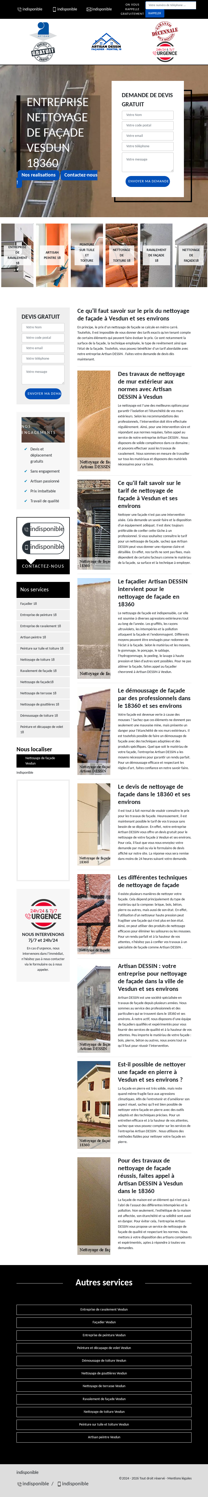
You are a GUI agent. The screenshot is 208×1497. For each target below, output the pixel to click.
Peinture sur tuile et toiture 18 (41, 649)
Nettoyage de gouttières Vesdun (104, 1373)
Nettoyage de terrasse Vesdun (104, 1386)
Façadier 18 (28, 604)
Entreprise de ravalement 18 (40, 626)
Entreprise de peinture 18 (38, 615)
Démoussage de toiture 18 (39, 716)
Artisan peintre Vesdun (104, 1437)
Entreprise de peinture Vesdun (104, 1335)
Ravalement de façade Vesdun (104, 1399)
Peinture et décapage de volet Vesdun (104, 1348)
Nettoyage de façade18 (37, 682)
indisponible (32, 9)
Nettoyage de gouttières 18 (39, 705)
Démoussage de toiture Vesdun (104, 1361)
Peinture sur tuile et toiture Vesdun (104, 1425)
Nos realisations (39, 175)
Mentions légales (179, 1478)
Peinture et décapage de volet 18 (41, 729)
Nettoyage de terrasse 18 (38, 693)
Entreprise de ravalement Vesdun (104, 1310)
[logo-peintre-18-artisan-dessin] (106, 42)
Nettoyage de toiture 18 (37, 660)
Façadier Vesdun (104, 1322)
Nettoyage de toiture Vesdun (104, 1412)
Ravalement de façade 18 (38, 671)
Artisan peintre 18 (33, 637)
